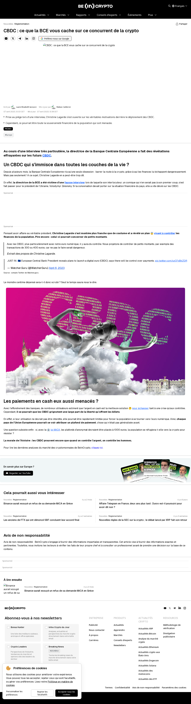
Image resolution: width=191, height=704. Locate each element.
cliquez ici (97, 447)
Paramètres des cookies (174, 687)
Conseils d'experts (123, 640)
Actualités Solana (147, 665)
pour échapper (140, 408)
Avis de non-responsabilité (146, 687)
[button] (23, 633)
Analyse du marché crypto (148, 640)
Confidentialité (122, 687)
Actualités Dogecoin (148, 660)
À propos (93, 635)
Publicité (93, 625)
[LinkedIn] (26, 38)
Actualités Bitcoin (147, 633)
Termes (109, 687)
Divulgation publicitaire (169, 635)
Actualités (119, 625)
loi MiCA (55, 429)
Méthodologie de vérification (172, 627)
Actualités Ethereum (148, 647)
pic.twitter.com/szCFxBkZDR (171, 260)
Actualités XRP (145, 628)
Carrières (93, 640)
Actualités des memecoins (145, 672)
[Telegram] (19, 38)
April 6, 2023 (57, 268)
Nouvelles (8, 24)
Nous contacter (97, 630)
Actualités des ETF (147, 679)
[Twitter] (13, 38)
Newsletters (120, 645)
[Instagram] (33, 38)
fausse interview (74, 182)
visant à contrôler (164, 233)
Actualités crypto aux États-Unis (149, 654)
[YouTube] (6, 38)
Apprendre (119, 630)
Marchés (118, 635)
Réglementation (21, 24)
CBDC (46, 155)
